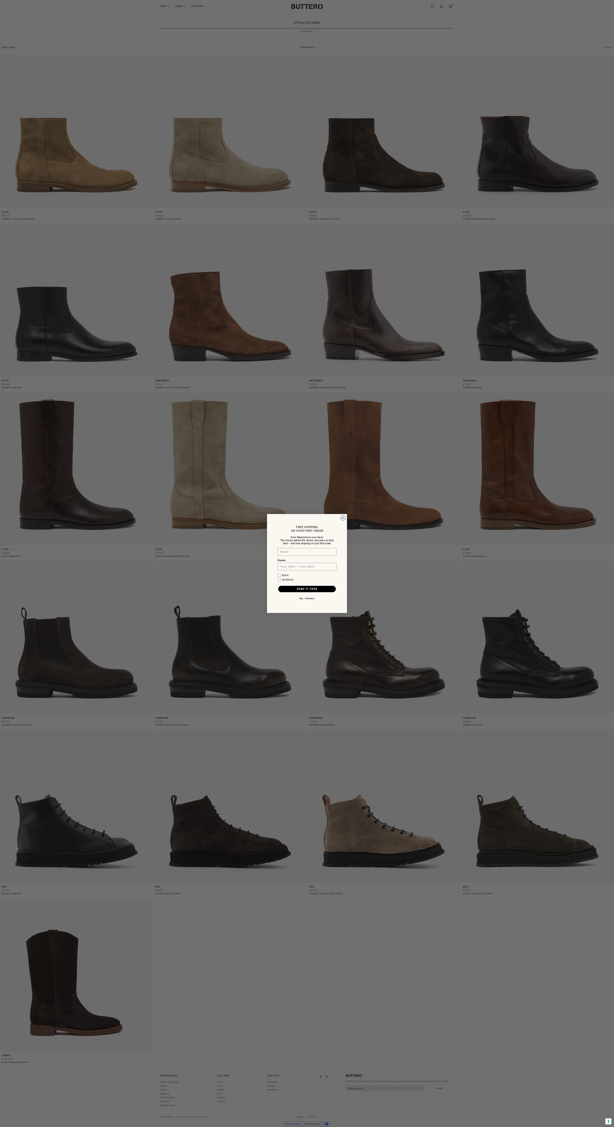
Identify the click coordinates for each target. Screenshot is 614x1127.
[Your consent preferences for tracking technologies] (608, 1121)
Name (282, 560)
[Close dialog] (343, 518)
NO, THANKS (307, 598)
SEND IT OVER (307, 588)
